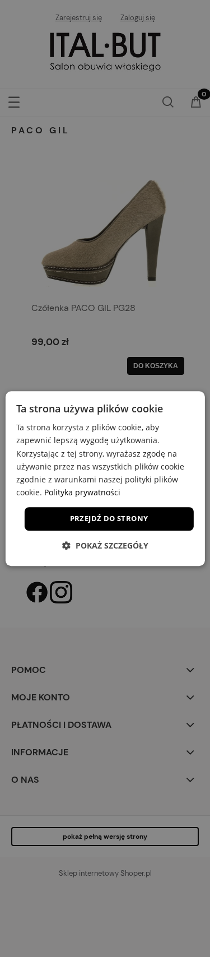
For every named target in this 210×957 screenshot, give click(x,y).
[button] (105, 545)
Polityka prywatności (82, 492)
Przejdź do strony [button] (109, 518)
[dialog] (104, 478)
